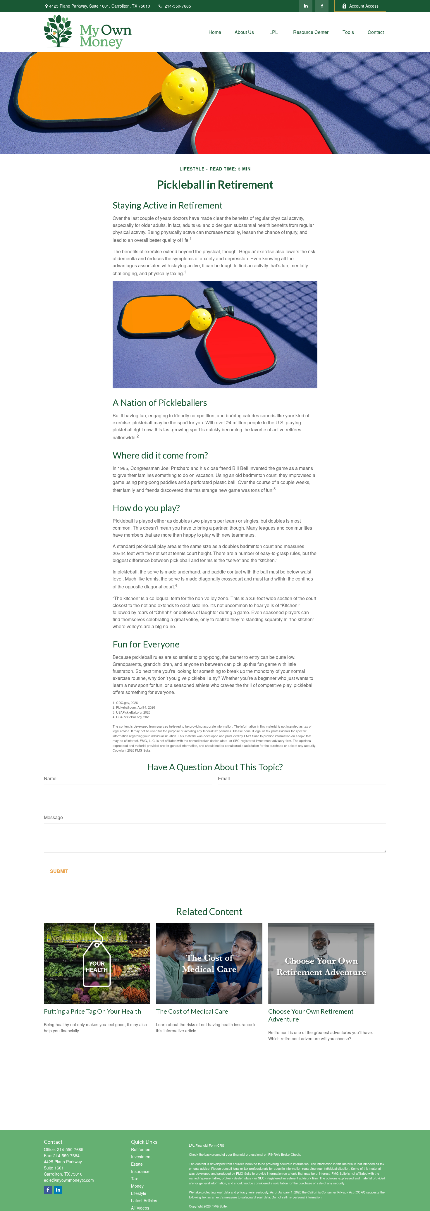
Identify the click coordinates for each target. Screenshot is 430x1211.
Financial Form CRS (209, 1145)
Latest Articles (144, 1200)
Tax (134, 1178)
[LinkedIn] (305, 6)
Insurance (140, 1171)
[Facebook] (321, 6)
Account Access (364, 6)
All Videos (140, 1208)
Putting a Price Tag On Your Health (92, 1011)
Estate (137, 1164)
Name (50, 778)
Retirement (141, 1149)
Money (137, 1186)
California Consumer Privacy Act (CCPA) (336, 1192)
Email (224, 778)
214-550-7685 (178, 6)
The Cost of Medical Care (192, 1011)
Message (53, 817)
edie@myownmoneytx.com (69, 1180)
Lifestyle (138, 1193)
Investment (141, 1157)
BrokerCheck (290, 1154)
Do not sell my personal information (296, 1197)
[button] (214, 32)
